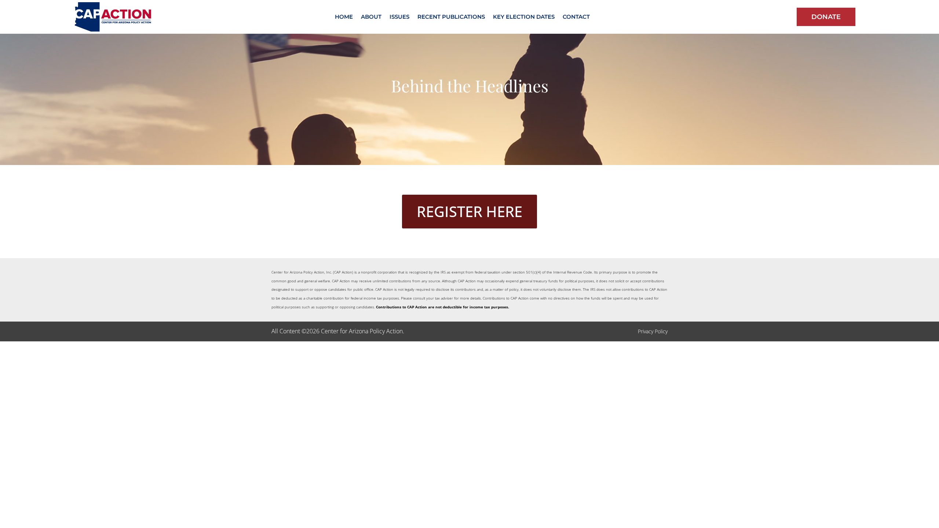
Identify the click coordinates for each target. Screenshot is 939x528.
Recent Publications (451, 17)
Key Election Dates (524, 17)
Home (344, 17)
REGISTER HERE (469, 211)
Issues (399, 17)
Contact (576, 17)
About (371, 17)
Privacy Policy (653, 331)
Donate (826, 17)
